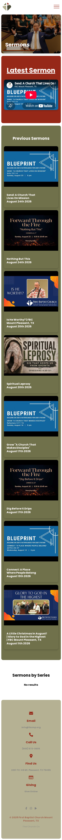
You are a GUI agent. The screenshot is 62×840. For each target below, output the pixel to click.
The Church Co (31, 826)
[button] (56, 6)
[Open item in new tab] (31, 177)
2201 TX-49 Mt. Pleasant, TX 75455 (31, 770)
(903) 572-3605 (31, 748)
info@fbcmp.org (31, 727)
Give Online (31, 791)
